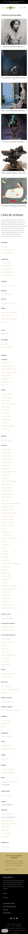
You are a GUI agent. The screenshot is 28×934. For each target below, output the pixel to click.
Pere (2, 576)
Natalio (3, 400)
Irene (2, 692)
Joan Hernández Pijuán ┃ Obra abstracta (14, 78)
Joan (2, 528)
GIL (5, 528)
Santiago (3, 642)
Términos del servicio (20, 928)
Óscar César (4, 268)
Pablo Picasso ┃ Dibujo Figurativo (13, 46)
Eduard (3, 449)
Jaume (3, 566)
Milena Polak (5, 285)
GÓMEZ (8, 826)
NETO (15, 318)
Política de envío (8, 930)
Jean (2, 723)
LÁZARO (5, 413)
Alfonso (3, 673)
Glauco (3, 820)
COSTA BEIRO (10, 673)
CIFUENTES (8, 490)
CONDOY (13, 403)
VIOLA (8, 429)
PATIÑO (8, 676)
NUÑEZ (8, 375)
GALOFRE (11, 522)
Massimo (3, 748)
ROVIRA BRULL (13, 585)
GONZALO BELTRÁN (7, 366)
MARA (10, 268)
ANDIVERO (9, 814)
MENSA (7, 544)
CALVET (8, 440)
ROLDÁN (9, 381)
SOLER (7, 385)
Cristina (3, 397)
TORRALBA (10, 772)
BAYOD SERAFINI (10, 471)
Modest (3, 497)
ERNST (6, 246)
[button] (3, 7)
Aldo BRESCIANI (6, 745)
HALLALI (3, 726)
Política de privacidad (9, 906)
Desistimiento (7, 912)
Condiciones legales (9, 903)
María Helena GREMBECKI (9, 312)
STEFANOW (9, 249)
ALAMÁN (8, 394)
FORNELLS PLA (11, 513)
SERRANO (8, 419)
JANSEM (6, 723)
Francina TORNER (6, 347)
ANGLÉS (9, 456)
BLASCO (6, 475)
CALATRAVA (10, 642)
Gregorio (3, 736)
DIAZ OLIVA (7, 362)
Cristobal (3, 701)
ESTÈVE (8, 720)
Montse (3, 465)
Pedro (3, 385)
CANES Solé (7, 484)
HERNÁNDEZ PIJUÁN (10, 538)
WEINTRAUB (8, 275)
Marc (2, 481)
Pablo (3, 378)
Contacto (5, 909)
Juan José (4, 262)
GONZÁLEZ (7, 532)
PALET (6, 557)
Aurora (3, 452)
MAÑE (7, 830)
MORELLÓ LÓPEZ (11, 372)
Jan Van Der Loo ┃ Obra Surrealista (13, 142)
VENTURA (7, 601)
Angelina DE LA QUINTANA (9, 823)
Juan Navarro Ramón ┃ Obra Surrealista (14, 205)
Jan (2, 294)
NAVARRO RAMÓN (10, 655)
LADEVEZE (10, 629)
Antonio (3, 315)
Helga (3, 333)
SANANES (7, 836)
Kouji (2, 759)
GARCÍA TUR (10, 525)
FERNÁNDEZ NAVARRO (13, 503)
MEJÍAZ (7, 846)
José (2, 362)
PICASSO (7, 378)
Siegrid (3, 249)
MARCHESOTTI (11, 748)
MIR (5, 547)
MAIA (7, 315)
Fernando (4, 769)
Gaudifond (12, 924)
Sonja (2, 836)
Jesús (3, 422)
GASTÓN (7, 410)
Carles (3, 471)
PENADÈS (8, 661)
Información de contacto (19, 930)
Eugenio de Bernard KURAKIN (10, 689)
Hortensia (4, 629)
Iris (2, 413)
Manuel (3, 429)
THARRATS (7, 598)
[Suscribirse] (23, 869)
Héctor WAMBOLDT (7, 272)
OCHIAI (6, 759)
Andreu (3, 509)
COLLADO (9, 494)
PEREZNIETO (11, 769)
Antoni (3, 651)
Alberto (3, 618)
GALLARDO (10, 519)
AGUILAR (12, 285)
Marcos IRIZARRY (6, 795)
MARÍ (5, 645)
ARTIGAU (9, 462)
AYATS (8, 465)
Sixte (2, 475)
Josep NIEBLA (5, 554)
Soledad (3, 516)
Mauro (3, 846)
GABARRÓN (10, 701)
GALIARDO (9, 516)
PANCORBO (9, 618)
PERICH (7, 566)
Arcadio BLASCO (6, 639)
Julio (2, 535)
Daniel (3, 459)
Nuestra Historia (8, 877)
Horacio (3, 826)
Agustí (3, 661)
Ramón (3, 372)
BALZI (9, 262)
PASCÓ (6, 560)
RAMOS (6, 344)
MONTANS (7, 833)
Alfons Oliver (5, 506)
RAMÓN (7, 416)
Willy (2, 344)
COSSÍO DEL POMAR (11, 781)
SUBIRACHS (12, 588)
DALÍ (8, 500)
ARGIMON (8, 459)
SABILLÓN (9, 736)
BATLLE (7, 468)
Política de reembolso (16, 925)
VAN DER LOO (8, 294)
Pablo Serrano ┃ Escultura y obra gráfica (14, 173)
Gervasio (3, 519)
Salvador (3, 500)
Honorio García (5, 403)
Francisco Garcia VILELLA (8, 607)
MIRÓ (6, 551)
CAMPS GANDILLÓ (10, 481)
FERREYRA (8, 265)
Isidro (2, 601)
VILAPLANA (10, 604)
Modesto (3, 381)
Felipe (3, 781)
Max (2, 246)
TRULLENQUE (10, 425)
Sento (3, 648)
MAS (5, 541)
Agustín (3, 394)
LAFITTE (7, 692)
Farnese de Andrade (7, 318)
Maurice (3, 720)
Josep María (4, 588)
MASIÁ (7, 648)
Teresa (3, 416)
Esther (3, 468)
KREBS (7, 333)
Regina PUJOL (5, 322)
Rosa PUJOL (5, 579)
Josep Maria (4, 585)
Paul (2, 253)
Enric (2, 560)
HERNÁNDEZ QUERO (10, 369)
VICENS (7, 664)
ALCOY (8, 449)
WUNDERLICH (8, 253)
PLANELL (8, 573)
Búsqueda (6, 897)
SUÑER (8, 592)
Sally (2, 275)
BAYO (8, 400)
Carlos (3, 265)
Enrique (3, 425)
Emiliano (3, 525)
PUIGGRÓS (7, 576)
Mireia (3, 490)
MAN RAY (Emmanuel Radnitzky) (11, 710)
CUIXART (8, 497)
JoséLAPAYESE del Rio (8, 626)
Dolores (3, 375)
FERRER (11, 506)
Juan (2, 547)
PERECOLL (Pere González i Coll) (11, 563)
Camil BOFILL (5, 478)
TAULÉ (8, 595)
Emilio (3, 410)
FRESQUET (9, 509)
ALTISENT (8, 452)
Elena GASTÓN (5, 406)
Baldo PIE (4, 570)
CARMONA (9, 487)
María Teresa (5, 303)
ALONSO (8, 397)
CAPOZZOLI (9, 820)
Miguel (3, 664)
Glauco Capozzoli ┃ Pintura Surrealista (13, 110)
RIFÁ (5, 582)
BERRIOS (12, 303)
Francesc (3, 440)
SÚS (6, 422)
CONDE (7, 686)
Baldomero (4, 522)
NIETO (8, 658)
